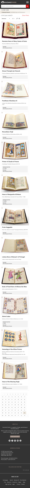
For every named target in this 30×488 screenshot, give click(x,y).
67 (5, 415)
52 (8, 410)
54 (15, 410)
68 (8, 415)
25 (24, 399)
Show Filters (25, 15)
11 (5, 396)
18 (2, 399)
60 (8, 412)
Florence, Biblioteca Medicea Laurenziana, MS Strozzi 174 (14, 73)
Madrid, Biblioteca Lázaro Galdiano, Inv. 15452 (12, 384)
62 (15, 412)
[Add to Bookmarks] (2, 22)
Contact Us (14, 482)
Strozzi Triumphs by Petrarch (11, 71)
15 (18, 396)
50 (2, 410)
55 (18, 410)
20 (8, 399)
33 (24, 402)
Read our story (15, 436)
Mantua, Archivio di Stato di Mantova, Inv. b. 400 (12, 318)
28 (8, 402)
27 (5, 402)
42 (2, 407)
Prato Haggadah (7, 227)
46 (15, 407)
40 (21, 404)
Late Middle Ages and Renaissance (13, 12)
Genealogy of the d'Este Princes (12, 349)
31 (18, 402)
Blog (24, 482)
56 (21, 410)
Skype (19, 482)
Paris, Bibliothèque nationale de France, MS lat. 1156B (13, 196)
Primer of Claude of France (10, 161)
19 (5, 399)
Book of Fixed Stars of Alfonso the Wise (14, 287)
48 (21, 407)
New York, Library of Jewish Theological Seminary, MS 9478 (15, 229)
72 (21, 415)
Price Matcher (23, 480)
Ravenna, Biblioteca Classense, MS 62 (10, 43)
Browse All (16, 480)
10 (2, 396)
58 (2, 412)
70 (15, 415)
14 (15, 396)
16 (21, 396)
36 (8, 404)
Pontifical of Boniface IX (9, 101)
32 (21, 402)
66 (2, 415)
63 (18, 412)
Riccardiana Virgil (7, 132)
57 (24, 410)
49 (24, 407)
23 (18, 399)
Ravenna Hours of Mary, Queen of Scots (14, 41)
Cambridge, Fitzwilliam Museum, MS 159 (11, 164)
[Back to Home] (8, 2)
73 (24, 415)
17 (24, 396)
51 (5, 410)
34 (2, 404)
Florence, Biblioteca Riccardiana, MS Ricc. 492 (12, 134)
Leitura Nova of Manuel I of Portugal (13, 257)
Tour (5, 482)
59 (5, 412)
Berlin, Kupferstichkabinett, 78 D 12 (9, 289)
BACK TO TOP (15, 476)
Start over (5, 10)
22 (15, 399)
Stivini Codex (6, 316)
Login (13, 484)
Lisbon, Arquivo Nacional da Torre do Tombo (11, 259)
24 (21, 399)
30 (15, 402)
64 (21, 412)
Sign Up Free (8, 484)
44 (8, 407)
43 (5, 407)
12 (8, 396)
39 (18, 404)
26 (2, 402)
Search (11, 480)
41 (24, 404)
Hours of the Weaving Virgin (10, 382)
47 (18, 407)
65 (24, 412)
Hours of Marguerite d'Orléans (11, 194)
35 (5, 404)
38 (15, 404)
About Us (9, 482)
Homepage (5, 480)
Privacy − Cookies (21, 484)
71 (18, 415)
